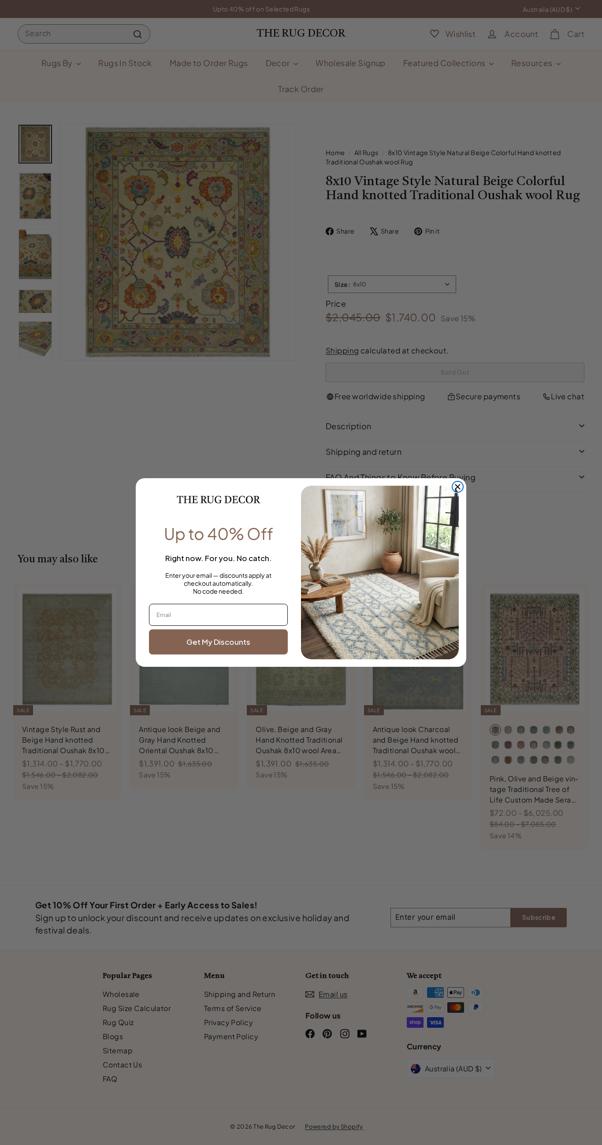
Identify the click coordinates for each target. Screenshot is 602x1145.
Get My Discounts (218, 642)
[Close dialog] (457, 486)
